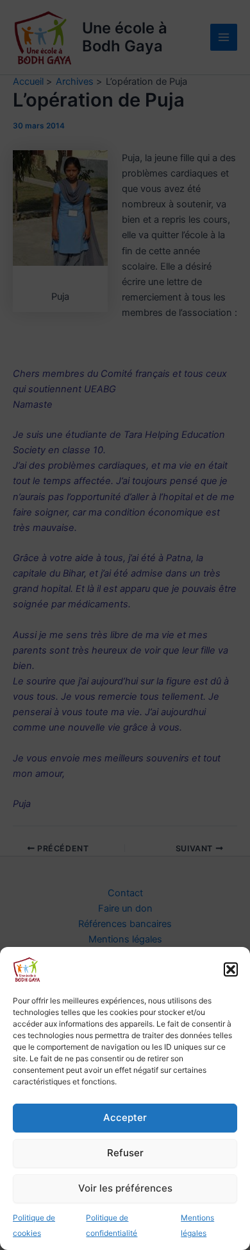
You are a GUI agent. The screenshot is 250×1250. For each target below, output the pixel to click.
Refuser (125, 1153)
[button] (230, 969)
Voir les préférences (125, 1188)
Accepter (125, 1117)
